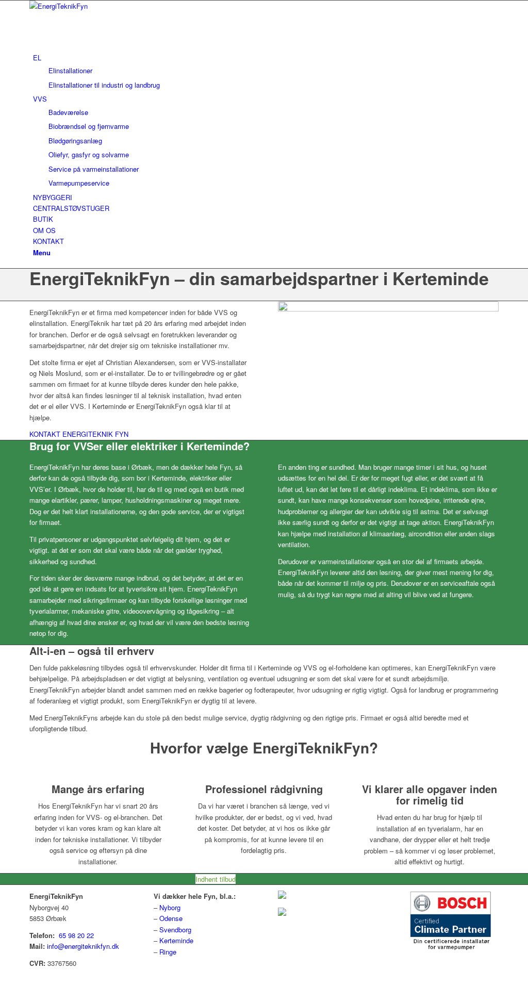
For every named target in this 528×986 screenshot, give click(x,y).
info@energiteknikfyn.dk (83, 946)
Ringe (167, 952)
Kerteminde (176, 940)
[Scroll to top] (2, 979)
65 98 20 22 (76, 935)
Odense (171, 918)
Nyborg (169, 907)
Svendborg (175, 929)
